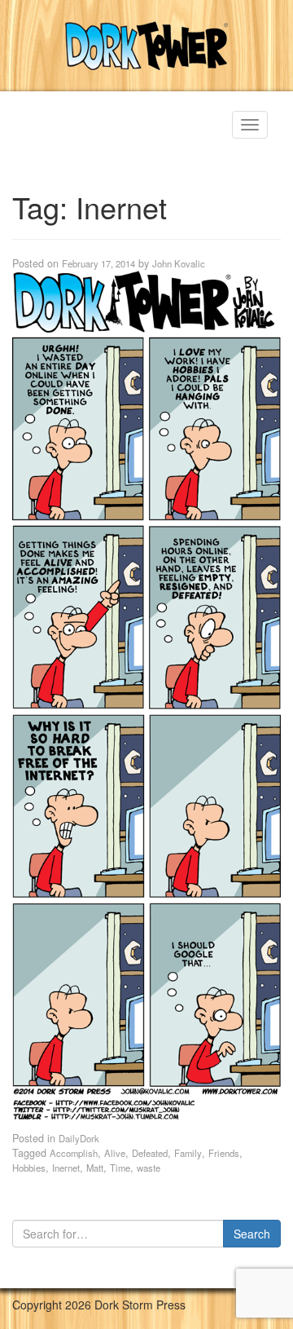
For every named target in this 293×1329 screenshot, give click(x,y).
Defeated (150, 1152)
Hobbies (29, 1167)
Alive (114, 1152)
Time (120, 1167)
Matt (94, 1167)
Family (188, 1152)
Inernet (66, 1167)
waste (148, 1167)
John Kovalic (178, 263)
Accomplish (74, 1152)
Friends (223, 1152)
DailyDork (79, 1138)
